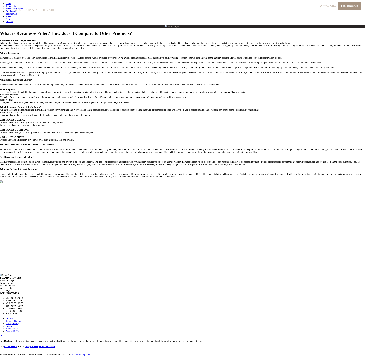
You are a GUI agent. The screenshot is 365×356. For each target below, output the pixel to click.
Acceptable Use (13, 331)
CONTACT (48, 10)
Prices (8, 16)
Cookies (9, 326)
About (8, 3)
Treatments (11, 6)
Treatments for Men (14, 8)
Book (349, 6)
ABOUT (18, 10)
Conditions (11, 11)
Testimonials (11, 14)
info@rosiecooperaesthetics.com (40, 346)
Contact (9, 21)
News (8, 19)
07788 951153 (10, 346)
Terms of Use (12, 328)
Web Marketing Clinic (81, 354)
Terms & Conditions (15, 321)
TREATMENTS (32, 10)
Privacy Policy (12, 323)
